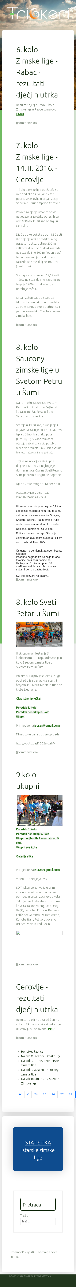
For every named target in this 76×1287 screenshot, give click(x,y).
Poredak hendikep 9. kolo (32, 833)
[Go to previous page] (28, 1094)
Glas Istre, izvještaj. (28, 698)
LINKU (20, 114)
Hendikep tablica (32, 1051)
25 (44, 1094)
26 (53, 1094)
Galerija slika (25, 856)
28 (70, 1094)
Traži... (24, 1215)
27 (62, 1094)
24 (36, 1094)
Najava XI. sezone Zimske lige (41, 1056)
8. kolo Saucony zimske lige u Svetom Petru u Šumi (39, 370)
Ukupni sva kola (26, 847)
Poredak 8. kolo (26, 707)
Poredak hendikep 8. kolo (32, 712)
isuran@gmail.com (47, 725)
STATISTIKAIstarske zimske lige (38, 1150)
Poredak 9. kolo (26, 829)
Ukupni (20, 716)
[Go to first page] (20, 1094)
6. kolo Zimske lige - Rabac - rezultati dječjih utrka (37, 72)
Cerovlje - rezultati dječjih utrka (37, 998)
